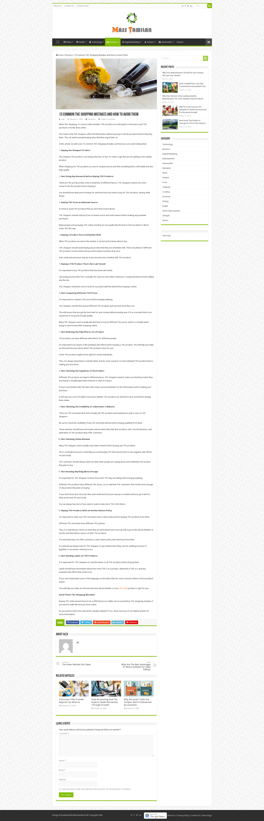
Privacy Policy (82, 6)
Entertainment (168, 158)
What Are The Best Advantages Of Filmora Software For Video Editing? (136, 666)
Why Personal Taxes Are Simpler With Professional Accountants (137, 702)
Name (62, 760)
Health (81, 42)
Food (164, 182)
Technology (97, 42)
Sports (165, 220)
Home (58, 41)
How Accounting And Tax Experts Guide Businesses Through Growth (104, 702)
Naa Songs (207, 815)
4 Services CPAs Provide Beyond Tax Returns (71, 701)
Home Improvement (171, 211)
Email (62, 770)
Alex (63, 119)
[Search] (209, 6)
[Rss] (183, 6)
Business (113, 42)
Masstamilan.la (79, 815)
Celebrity (166, 187)
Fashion (150, 42)
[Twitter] (188, 6)
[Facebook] (185, 6)
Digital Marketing (132, 42)
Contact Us (69, 6)
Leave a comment (108, 119)
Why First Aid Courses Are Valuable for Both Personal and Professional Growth (192, 109)
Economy (166, 196)
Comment (64, 733)
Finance (180, 42)
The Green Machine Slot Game (76, 663)
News (69, 42)
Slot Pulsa (166, 235)
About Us (57, 6)
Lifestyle (166, 215)
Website (62, 779)
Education (166, 168)
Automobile (167, 42)
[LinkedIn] (191, 6)
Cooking (166, 192)
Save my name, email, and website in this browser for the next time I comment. (96, 789)
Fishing (165, 201)
